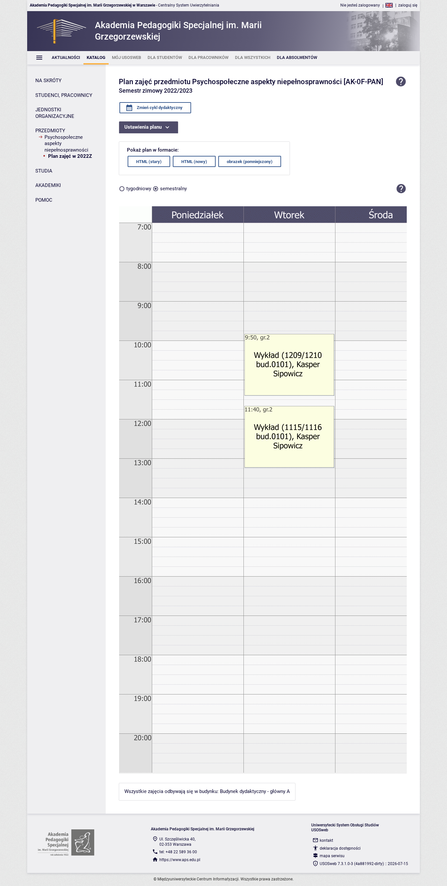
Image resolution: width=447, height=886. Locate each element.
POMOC (43, 200)
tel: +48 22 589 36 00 (178, 852)
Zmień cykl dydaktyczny (159, 107)
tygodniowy (138, 189)
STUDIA (43, 171)
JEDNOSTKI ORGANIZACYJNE (54, 113)
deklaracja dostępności (340, 848)
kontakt (326, 840)
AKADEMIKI (48, 185)
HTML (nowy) (194, 161)
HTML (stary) (149, 161)
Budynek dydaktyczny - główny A (255, 791)
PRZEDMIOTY (50, 131)
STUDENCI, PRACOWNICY (63, 95)
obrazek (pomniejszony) (250, 161)
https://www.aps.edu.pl (179, 860)
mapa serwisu (332, 856)
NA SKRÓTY (48, 80)
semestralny (173, 189)
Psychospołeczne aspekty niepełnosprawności (66, 143)
